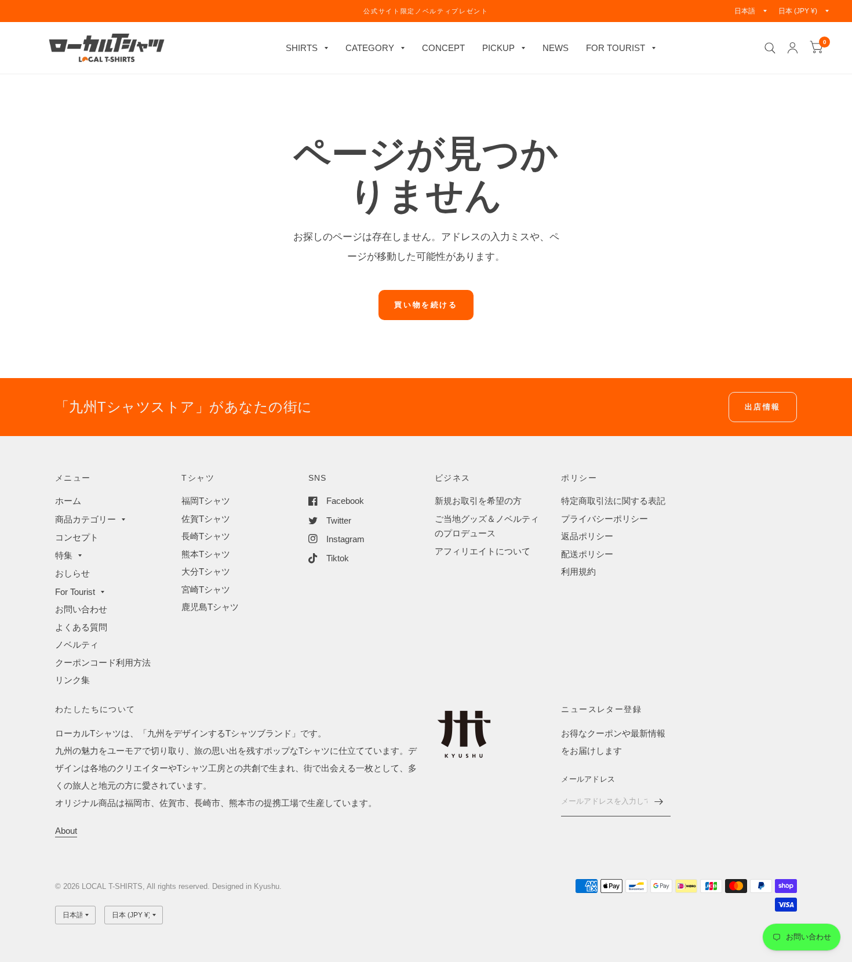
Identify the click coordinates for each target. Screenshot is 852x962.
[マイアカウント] (792, 48)
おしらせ (72, 573)
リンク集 (72, 680)
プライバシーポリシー (604, 519)
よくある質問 (81, 627)
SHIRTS (302, 48)
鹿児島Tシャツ (210, 607)
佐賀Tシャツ (205, 519)
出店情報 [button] (763, 406)
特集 (63, 555)
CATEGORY (369, 48)
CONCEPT (443, 48)
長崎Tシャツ (205, 536)
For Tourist (75, 592)
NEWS (555, 48)
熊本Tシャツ (205, 554)
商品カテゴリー (85, 519)
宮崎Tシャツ (205, 589)
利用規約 (578, 571)
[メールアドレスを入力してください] (659, 801)
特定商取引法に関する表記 (613, 501)
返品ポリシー (587, 536)
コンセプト (77, 537)
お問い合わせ (81, 609)
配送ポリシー (587, 554)
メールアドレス (588, 779)
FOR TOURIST (615, 48)
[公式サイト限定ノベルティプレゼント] (425, 11)
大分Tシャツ (205, 571)
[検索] (770, 48)
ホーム (68, 501)
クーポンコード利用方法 (103, 662)
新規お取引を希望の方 (478, 501)
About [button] (66, 831)
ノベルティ (77, 644)
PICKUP (498, 48)
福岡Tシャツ (205, 501)
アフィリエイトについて (482, 551)
